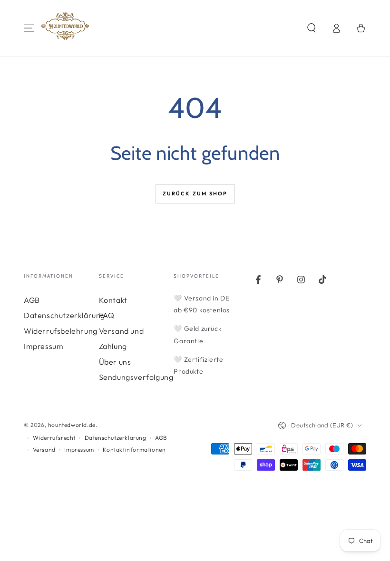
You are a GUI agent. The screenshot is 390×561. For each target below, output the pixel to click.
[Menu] (29, 28)
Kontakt (113, 300)
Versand (44, 449)
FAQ (107, 315)
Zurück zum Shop (195, 193)
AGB (32, 300)
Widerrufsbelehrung (61, 331)
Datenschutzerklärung (64, 315)
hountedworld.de (72, 424)
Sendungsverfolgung (136, 377)
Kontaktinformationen (134, 449)
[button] (311, 28)
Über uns (115, 362)
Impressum (43, 346)
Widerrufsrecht (54, 437)
